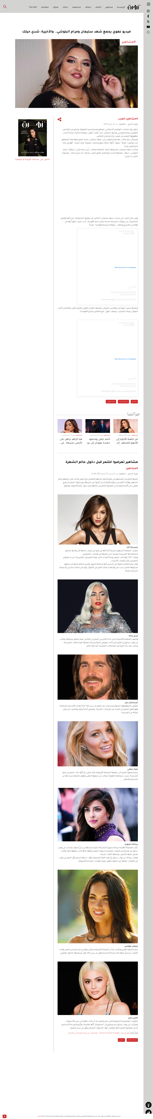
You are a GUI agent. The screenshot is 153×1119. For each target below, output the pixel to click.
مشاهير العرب (123, 401)
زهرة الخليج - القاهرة (128, 124)
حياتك (65, 7)
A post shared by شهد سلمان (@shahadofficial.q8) (118, 299)
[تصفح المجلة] (148, 1113)
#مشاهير (134, 435)
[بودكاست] (148, 1105)
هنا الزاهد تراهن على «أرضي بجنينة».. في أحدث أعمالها (71, 441)
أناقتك (98, 7)
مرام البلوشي (111, 401)
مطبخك (45, 7)
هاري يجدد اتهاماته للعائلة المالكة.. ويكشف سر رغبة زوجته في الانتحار (98, 1033)
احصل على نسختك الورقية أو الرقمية (32, 159)
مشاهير (109, 7)
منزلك (55, 7)
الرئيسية (121, 7)
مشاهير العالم (132, 1040)
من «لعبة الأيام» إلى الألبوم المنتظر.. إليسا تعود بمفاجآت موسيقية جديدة (125, 441)
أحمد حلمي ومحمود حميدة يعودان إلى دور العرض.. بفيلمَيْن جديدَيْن (98, 441)
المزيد (39, 1116)
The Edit (33, 7)
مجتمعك (76, 7)
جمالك (88, 7)
